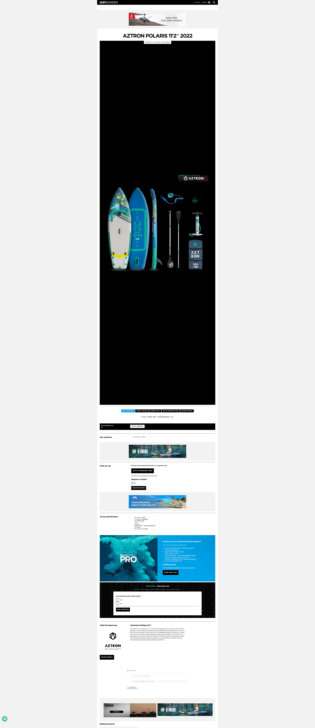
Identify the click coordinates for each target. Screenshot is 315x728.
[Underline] (139, 681)
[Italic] (136, 681)
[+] (157, 681)
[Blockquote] (148, 681)
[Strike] (141, 681)
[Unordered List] (146, 681)
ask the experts (128, 410)
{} (154, 681)
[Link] (153, 681)
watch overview (137, 426)
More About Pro (170, 572)
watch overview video (171, 410)
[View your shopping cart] (209, 2)
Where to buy (155, 410)
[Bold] (134, 681)
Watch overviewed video (142, 470)
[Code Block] (150, 681)
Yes (135, 483)
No (121, 603)
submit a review (142, 410)
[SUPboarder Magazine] (109, 2)
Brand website (107, 657)
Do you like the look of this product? (129, 596)
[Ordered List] (143, 681)
